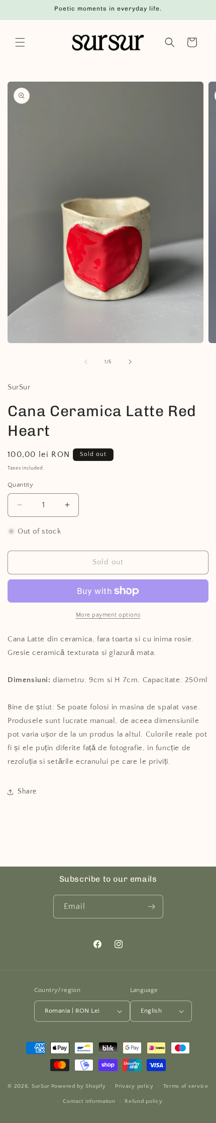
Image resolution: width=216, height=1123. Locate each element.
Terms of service (185, 1086)
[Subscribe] (152, 906)
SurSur (41, 1086)
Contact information (89, 1101)
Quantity (20, 484)
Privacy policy (134, 1086)
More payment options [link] (108, 615)
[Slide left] (86, 362)
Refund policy (143, 1101)
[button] (20, 42)
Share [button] (27, 791)
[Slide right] (130, 362)
